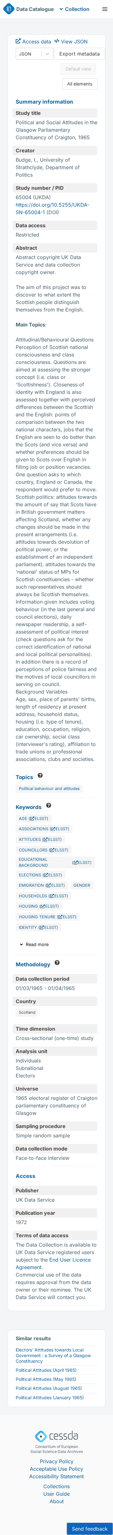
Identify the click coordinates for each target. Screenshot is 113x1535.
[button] (105, 9)
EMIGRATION (31, 885)
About (57, 1501)
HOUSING (28, 906)
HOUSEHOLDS (33, 896)
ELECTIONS (30, 875)
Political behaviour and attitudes (49, 788)
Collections (56, 1486)
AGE (23, 818)
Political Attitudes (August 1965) (49, 1388)
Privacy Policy (56, 1461)
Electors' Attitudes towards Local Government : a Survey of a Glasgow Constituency (53, 1355)
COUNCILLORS (33, 850)
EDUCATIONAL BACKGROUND (33, 862)
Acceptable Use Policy (56, 1469)
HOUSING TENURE (37, 917)
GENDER (81, 885)
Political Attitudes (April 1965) (46, 1370)
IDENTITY (28, 927)
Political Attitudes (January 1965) (50, 1397)
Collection (77, 9)
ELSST (41, 818)
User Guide (56, 1494)
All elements (80, 83)
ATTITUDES (30, 839)
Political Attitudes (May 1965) (46, 1379)
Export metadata (79, 54)
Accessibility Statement (56, 1476)
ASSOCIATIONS (33, 828)
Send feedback (90, 1529)
